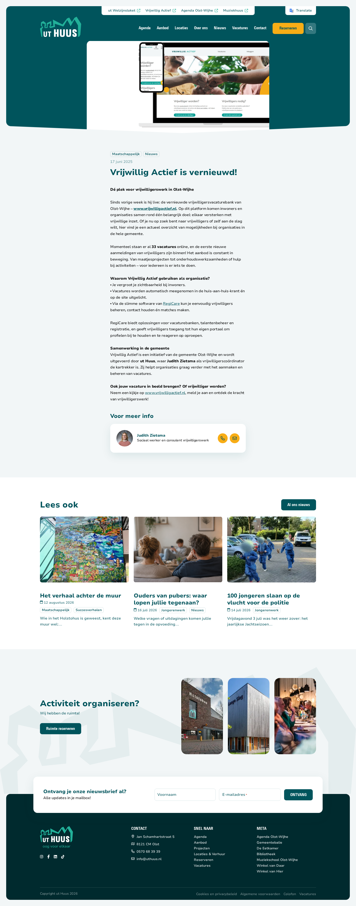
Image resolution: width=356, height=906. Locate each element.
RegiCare (171, 303)
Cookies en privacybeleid (216, 894)
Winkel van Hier (270, 871)
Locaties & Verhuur (209, 854)
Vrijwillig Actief (158, 11)
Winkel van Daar (271, 866)
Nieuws (220, 28)
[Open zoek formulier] (310, 28)
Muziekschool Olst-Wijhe (277, 860)
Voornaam (166, 794)
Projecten (202, 848)
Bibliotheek (266, 854)
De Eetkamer (268, 848)
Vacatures (240, 28)
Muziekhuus (233, 11)
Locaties (181, 28)
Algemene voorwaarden (260, 894)
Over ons (201, 28)
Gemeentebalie (269, 843)
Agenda (145, 28)
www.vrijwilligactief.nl (155, 208)
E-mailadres (234, 794)
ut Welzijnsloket (121, 11)
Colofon (289, 894)
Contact (260, 28)
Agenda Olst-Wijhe (197, 11)
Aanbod (163, 28)
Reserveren (288, 28)
